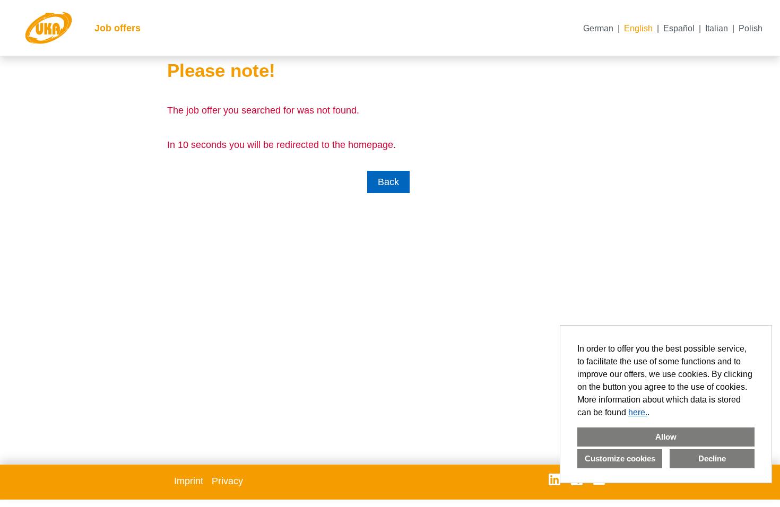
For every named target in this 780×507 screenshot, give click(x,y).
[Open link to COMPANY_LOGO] (48, 28)
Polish (750, 28)
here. (637, 412)
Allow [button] (666, 436)
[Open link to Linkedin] (554, 479)
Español (679, 28)
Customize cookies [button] (620, 458)
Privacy (227, 481)
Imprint (188, 481)
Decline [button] (712, 458)
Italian (716, 28)
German (598, 28)
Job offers (117, 28)
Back (388, 182)
